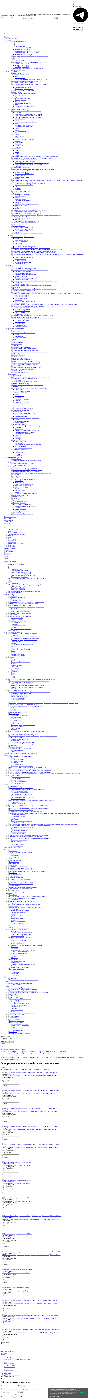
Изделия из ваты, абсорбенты (21, 1057)
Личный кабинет (78, 23)
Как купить (7, 518)
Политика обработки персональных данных (17, 1359)
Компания (4, 1353)
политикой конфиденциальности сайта (67, 1392)
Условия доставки (9, 1365)
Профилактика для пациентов (16, 457)
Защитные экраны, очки (37, 1057)
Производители (8, 520)
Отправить (20, 1392)
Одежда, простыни (67, 1057)
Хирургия (11, 462)
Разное (75, 1057)
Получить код (21, 1386)
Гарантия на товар (9, 1367)
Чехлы (16, 1059)
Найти (6, 558)
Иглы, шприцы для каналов (16, 328)
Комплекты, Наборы (14, 38)
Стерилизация (10, 1059)
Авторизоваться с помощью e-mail (11, 1394)
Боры (9, 40)
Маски (3, 1057)
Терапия (10, 265)
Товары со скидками (10, 517)
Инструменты (12, 330)
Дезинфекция (9, 1057)
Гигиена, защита (12, 71)
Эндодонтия (11, 466)
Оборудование (12, 374)
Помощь (3, 1354)
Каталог (6, 37)
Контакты (7, 523)
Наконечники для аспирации (53, 1057)
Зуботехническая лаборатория (16, 109)
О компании (7, 521)
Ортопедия (11, 235)
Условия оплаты (9, 1363)
